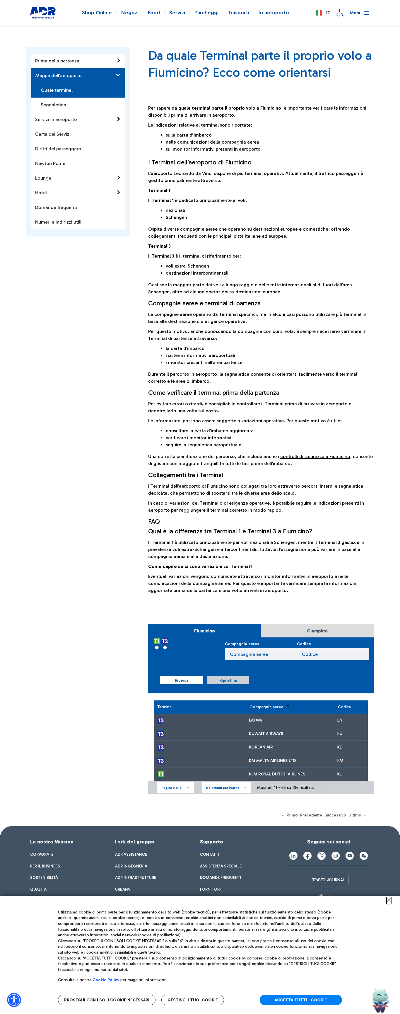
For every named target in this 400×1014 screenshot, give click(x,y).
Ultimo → (357, 815)
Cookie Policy (106, 979)
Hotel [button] (41, 192)
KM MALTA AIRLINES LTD (272, 760)
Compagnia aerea (242, 644)
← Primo (289, 815)
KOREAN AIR (261, 747)
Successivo (335, 815)
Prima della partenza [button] (57, 61)
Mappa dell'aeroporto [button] (58, 75)
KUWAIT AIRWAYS (266, 733)
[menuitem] (41, 855)
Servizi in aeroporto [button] (56, 119)
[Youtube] (350, 856)
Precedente (311, 815)
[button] (323, 12)
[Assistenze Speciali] (340, 13)
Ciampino (317, 631)
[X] (321, 856)
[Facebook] (307, 856)
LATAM (255, 720)
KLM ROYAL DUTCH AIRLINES (277, 774)
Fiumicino (204, 631)
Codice (304, 644)
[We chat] (364, 856)
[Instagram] (335, 856)
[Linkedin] (293, 856)
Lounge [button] (43, 178)
